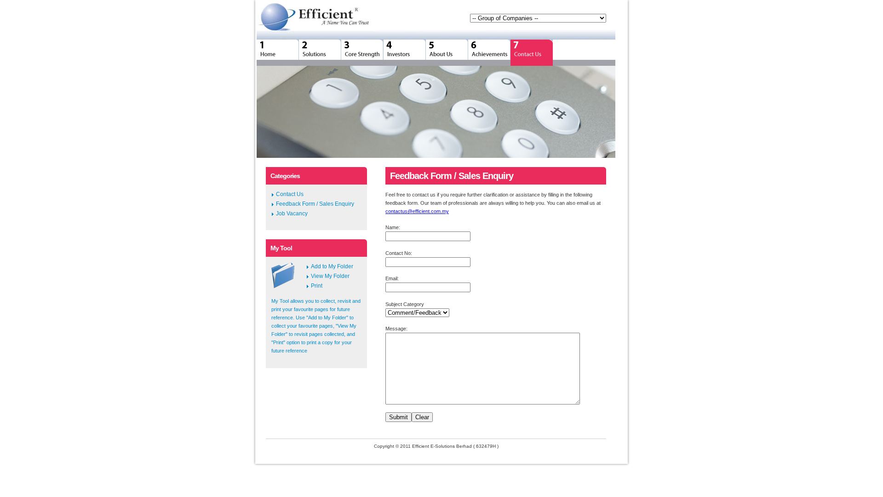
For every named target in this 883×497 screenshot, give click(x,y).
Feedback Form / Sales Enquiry (315, 204)
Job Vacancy (292, 213)
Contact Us (290, 194)
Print (316, 286)
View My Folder (330, 276)
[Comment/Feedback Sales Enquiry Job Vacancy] (417, 313)
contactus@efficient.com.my (417, 211)
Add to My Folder (332, 266)
